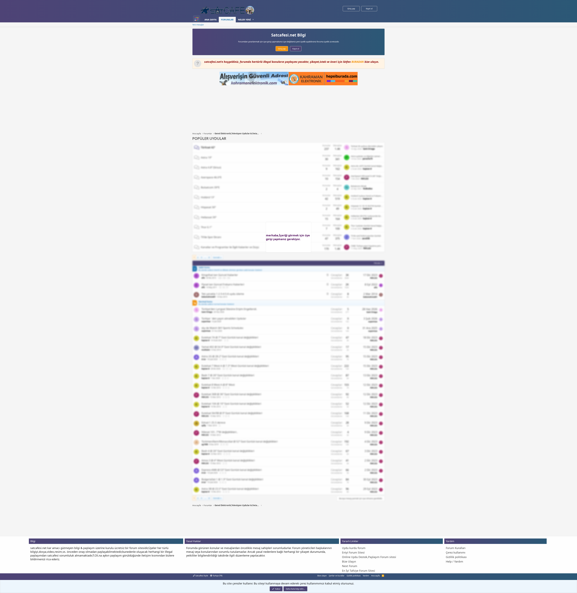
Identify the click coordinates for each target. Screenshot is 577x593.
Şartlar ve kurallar (336, 575)
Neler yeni (244, 19)
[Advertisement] (288, 109)
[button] (253, 19)
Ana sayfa (211, 19)
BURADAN (357, 62)
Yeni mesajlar (198, 24)
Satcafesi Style (201, 575)
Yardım (366, 575)
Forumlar (227, 19)
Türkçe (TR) (217, 575)
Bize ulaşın (322, 575)
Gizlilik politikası (354, 575)
